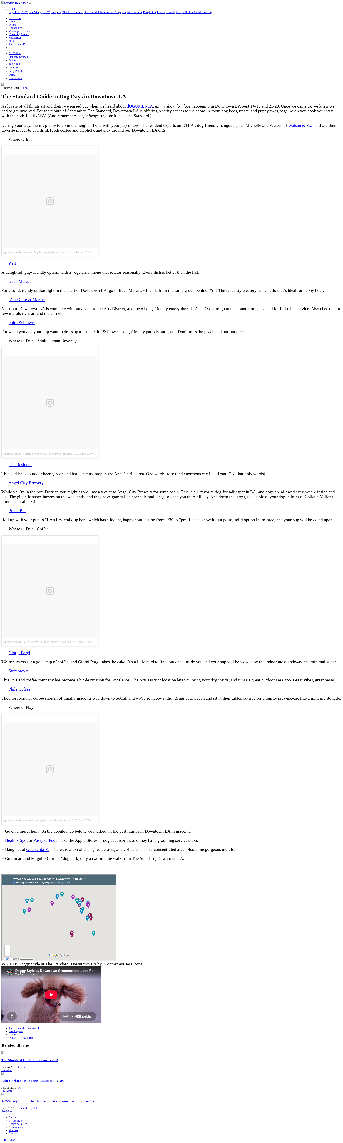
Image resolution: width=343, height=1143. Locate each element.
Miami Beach (70, 12)
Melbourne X (134, 12)
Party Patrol (15, 71)
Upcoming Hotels (19, 34)
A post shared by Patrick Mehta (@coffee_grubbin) (31, 641)
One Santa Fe (37, 849)
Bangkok (56, 12)
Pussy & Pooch (46, 840)
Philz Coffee (19, 689)
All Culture (15, 53)
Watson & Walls (302, 125)
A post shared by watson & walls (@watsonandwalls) (32, 453)
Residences (15, 37)
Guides (13, 60)
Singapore (120, 12)
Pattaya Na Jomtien (187, 12)
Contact (13, 1133)
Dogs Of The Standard (21, 1037)
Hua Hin (89, 12)
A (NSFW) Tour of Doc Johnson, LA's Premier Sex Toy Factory (48, 1101)
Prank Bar (17, 510)
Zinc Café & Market (27, 299)
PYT (13, 263)
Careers (13, 1117)
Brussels (170, 12)
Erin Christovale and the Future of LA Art (32, 1081)
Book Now (15, 18)
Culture (13, 21)
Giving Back (16, 1120)
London (110, 12)
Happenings (15, 27)
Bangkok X (149, 12)
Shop (11, 40)
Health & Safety (18, 1123)
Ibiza (80, 12)
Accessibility (16, 1127)
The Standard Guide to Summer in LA (29, 1060)
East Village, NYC (39, 12)
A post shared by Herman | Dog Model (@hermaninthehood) (37, 252)
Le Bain (13, 67)
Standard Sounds (18, 56)
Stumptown (18, 671)
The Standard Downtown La (25, 1028)
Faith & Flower (22, 322)
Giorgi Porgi (19, 652)
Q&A (12, 74)
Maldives (99, 12)
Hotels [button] (12, 9)
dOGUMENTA (140, 106)
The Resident (20, 464)
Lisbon (161, 12)
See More (6, 1070)
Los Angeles (16, 1031)
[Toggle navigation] (30, 3)
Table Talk (15, 63)
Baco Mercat (20, 281)
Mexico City (205, 12)
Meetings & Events (19, 31)
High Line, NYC (18, 12)
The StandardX (17, 43)
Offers (12, 24)
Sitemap (13, 1130)
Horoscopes (15, 78)
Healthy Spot (16, 840)
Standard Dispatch (27, 1108)
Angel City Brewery (26, 482)
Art (18, 1087)
